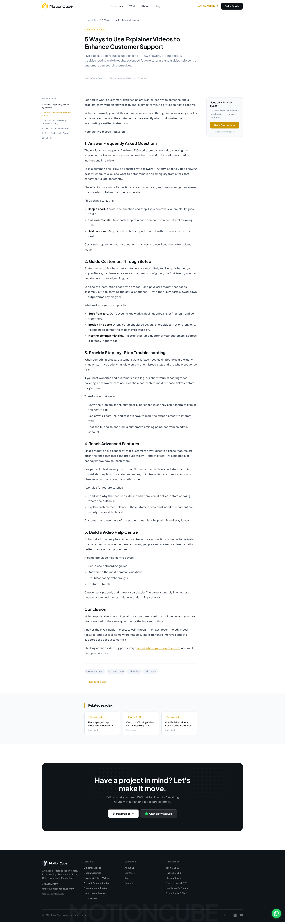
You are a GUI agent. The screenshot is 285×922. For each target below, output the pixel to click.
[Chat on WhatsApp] (276, 913)
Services (116, 6)
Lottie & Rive (90, 898)
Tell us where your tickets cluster (158, 648)
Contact (129, 883)
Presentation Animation (95, 888)
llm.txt (227, 915)
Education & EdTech (176, 893)
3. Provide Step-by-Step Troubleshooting (54, 122)
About (145, 6)
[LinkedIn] (235, 915)
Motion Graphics (92, 872)
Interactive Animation (94, 893)
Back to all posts (97, 681)
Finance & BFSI (173, 872)
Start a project (121, 813)
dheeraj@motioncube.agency (58, 888)
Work (132, 6)
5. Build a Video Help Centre (55, 133)
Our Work (130, 872)
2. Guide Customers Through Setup (56, 114)
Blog (157, 6)
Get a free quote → (224, 125)
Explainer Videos (92, 867)
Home (87, 20)
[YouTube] (241, 915)
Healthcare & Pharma (177, 888)
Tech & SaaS (172, 867)
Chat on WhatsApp (160, 813)
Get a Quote (232, 6)
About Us (129, 867)
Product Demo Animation (96, 883)
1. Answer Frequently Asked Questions (55, 106)
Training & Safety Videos (96, 877)
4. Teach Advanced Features (56, 128)
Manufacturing (173, 877)
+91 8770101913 (208, 6)
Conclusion (47, 138)
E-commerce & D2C (176, 883)
